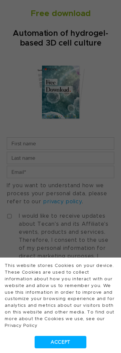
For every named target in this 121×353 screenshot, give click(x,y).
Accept (60, 342)
